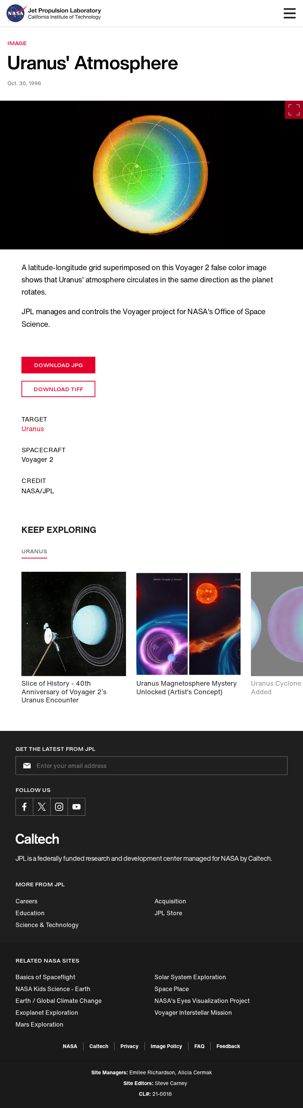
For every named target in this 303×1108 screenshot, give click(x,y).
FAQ (199, 1046)
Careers (26, 901)
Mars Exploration (40, 1024)
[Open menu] (290, 13)
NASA (70, 1046)
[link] (151, 175)
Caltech (98, 1046)
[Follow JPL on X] (42, 807)
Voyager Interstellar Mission (193, 1012)
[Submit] (25, 766)
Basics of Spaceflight (45, 977)
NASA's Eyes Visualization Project (202, 1000)
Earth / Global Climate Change (59, 1000)
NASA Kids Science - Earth (53, 988)
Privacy (129, 1046)
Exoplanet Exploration (47, 1012)
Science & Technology (47, 924)
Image (17, 43)
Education (30, 913)
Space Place (171, 988)
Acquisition (170, 901)
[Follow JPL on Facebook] (24, 807)
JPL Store (168, 913)
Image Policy (166, 1046)
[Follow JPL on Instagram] (59, 807)
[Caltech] (37, 838)
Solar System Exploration (190, 977)
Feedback (228, 1046)
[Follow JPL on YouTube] (76, 807)
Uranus (32, 428)
